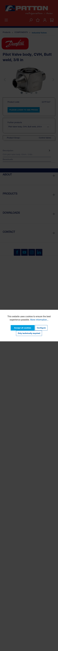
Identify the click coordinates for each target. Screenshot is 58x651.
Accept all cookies (22, 328)
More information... (39, 320)
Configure (41, 328)
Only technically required (29, 333)
